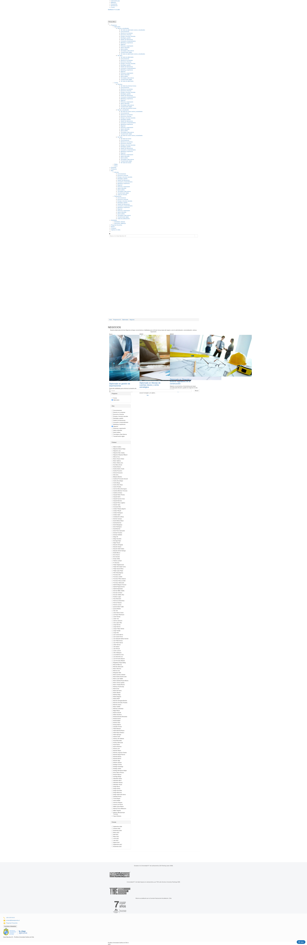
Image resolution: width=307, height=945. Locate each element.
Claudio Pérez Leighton (119, 503)
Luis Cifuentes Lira (118, 656)
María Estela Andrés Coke (120, 676)
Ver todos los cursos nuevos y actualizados (131, 111)
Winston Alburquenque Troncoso (119, 813)
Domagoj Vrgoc (117, 540)
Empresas (113, 167)
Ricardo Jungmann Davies (120, 752)
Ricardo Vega (116, 760)
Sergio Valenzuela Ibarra (119, 794)
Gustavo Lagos (117, 596)
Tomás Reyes (116, 798)
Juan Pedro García (118, 642)
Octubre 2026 (116, 828)
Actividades (114, 220)
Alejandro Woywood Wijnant (120, 455)
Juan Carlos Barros (118, 634)
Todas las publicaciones (124, 218)
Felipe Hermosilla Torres (119, 566)
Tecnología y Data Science (120, 434)
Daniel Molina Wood (118, 521)
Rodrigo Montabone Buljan (120, 770)
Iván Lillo (115, 610)
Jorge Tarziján (116, 630)
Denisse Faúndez (117, 532)
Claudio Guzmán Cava (119, 499)
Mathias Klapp (116, 694)
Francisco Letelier (117, 576)
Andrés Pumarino (117, 471)
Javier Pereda (116, 616)
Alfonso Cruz (116, 457)
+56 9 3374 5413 (10, 917)
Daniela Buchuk (117, 522)
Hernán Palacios (117, 602)
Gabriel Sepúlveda (118, 588)
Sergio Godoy (116, 788)
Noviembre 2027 (117, 846)
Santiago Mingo (117, 776)
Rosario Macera (117, 774)
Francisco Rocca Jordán (119, 580)
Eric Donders (116, 556)
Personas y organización (127, 46)
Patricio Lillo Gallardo (118, 738)
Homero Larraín (117, 604)
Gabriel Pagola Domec (119, 586)
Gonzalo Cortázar (117, 592)
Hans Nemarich (117, 598)
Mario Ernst (116, 688)
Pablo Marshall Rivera (118, 730)
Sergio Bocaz (116, 786)
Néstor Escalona (117, 714)
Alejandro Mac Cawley (119, 453)
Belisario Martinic (117, 477)
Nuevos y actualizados (123, 28)
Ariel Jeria (115, 475)
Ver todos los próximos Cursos (128, 86)
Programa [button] (114, 393)
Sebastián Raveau (118, 782)
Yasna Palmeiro (117, 816)
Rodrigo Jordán (117, 768)
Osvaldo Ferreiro (117, 726)
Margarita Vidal (117, 672)
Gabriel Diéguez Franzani (119, 584)
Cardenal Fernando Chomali (120, 479)
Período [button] (114, 822)
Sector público (124, 49)
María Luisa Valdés (118, 678)
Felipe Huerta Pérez (118, 568)
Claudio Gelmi (116, 497)
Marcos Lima (116, 670)
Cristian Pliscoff (117, 511)
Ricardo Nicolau (117, 756)
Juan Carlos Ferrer (118, 636)
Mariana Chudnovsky (118, 686)
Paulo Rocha (116, 744)
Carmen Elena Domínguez (120, 489)
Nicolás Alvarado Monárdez (120, 716)
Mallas (116, 164)
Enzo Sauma (116, 554)
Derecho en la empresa (127, 33)
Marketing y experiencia (127, 42)
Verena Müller (116, 800)
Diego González (117, 538)
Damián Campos (117, 519)
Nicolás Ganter (117, 718)
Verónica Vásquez (117, 802)
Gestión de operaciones (127, 39)
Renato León (116, 748)
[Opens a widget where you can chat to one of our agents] (301, 942)
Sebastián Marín (117, 780)
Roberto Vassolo (117, 762)
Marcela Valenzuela (118, 666)
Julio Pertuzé (116, 648)
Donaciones (114, 4)
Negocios (123, 44)
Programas (114, 25)
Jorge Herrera (116, 626)
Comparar (113, 228)
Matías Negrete (117, 696)
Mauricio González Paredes (120, 702)
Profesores (114, 169)
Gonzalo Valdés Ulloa (118, 594)
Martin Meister (117, 692)
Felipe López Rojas (118, 570)
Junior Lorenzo (117, 650)
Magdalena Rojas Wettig (119, 662)
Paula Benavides (117, 740)
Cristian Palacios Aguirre (119, 509)
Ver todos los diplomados (127, 57)
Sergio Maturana (117, 792)
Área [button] (113, 406)
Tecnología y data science (127, 50)
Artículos (116, 172)
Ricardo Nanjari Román (119, 754)
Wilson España (117, 810)
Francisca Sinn (117, 574)
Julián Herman (117, 644)
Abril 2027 (115, 834)
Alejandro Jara (117, 451)
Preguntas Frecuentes (11, 923)
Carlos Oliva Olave (118, 485)
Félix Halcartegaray (118, 572)
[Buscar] (196, 236)
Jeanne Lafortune (117, 620)
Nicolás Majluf (116, 720)
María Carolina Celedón (119, 674)
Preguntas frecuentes (116, 225)
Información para (115, 1)
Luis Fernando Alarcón (119, 658)
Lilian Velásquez (117, 652)
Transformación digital (126, 52)
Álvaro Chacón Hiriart (118, 459)
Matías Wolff (116, 698)
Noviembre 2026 (117, 830)
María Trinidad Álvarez (119, 684)
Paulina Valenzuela (118, 742)
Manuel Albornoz (117, 664)
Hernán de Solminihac (118, 600)
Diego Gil (115, 536)
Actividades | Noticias (119, 222)
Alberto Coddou (117, 447)
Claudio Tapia (116, 505)
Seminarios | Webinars (120, 223)
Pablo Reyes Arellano (118, 732)
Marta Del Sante (117, 690)
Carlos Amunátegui (118, 481)
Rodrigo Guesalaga (118, 766)
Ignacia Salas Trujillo (118, 606)
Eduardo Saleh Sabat (118, 548)
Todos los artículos (122, 194)
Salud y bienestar (125, 47)
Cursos (116, 82)
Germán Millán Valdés (118, 590)
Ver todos (120, 55)
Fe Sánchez (116, 562)
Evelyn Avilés (116, 558)
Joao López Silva (117, 622)
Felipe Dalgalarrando (118, 564)
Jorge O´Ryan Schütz (118, 628)
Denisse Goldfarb (117, 534)
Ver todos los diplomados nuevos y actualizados (133, 30)
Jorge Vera (116, 632)
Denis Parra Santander (119, 530)
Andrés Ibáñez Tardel (118, 469)
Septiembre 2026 (117, 826)
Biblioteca (113, 2)
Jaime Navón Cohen (118, 612)
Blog (112, 170)
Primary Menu (112, 21)
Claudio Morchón (117, 501)
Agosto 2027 (116, 842)
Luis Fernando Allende (119, 660)
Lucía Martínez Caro (118, 654)
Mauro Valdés (116, 706)
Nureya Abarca (117, 724)
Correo (113, 7)
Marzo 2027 (116, 832)
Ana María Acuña (117, 465)
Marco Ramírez (117, 668)
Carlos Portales (117, 487)
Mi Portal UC (114, 5)
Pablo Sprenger (117, 734)
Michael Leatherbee (118, 708)
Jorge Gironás (116, 624)
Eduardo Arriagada (118, 544)
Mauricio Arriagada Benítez (120, 700)
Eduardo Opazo (117, 546)
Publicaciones (117, 196)
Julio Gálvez (116, 646)
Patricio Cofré (116, 736)
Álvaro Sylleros (117, 461)
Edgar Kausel (116, 542)
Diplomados (117, 26)
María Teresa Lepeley (118, 682)
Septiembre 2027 (117, 844)
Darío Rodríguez (117, 526)
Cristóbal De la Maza (118, 517)
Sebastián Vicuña (117, 784)
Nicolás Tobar (116, 722)
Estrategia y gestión (126, 38)
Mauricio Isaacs (117, 704)
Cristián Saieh (116, 515)
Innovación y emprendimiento (128, 41)
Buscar (113, 226)
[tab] (120, 393)
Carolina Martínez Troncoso (120, 491)
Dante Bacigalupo (117, 524)
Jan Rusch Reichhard (118, 614)
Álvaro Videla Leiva (118, 463)
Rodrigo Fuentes (117, 764)
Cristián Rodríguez (118, 513)
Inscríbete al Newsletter (10, 926)
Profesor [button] (114, 442)
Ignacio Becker (117, 608)
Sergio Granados (117, 790)
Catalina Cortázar (117, 493)
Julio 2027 (115, 840)
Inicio (110, 319)
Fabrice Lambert (117, 560)
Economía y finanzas (126, 34)
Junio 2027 (116, 838)
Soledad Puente (117, 796)
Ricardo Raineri (117, 758)
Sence (116, 166)
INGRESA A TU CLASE (114, 9)
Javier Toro (116, 618)
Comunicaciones (125, 31)
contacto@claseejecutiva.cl (13, 920)
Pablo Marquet (117, 728)
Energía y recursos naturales (128, 36)
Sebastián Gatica (117, 778)
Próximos (120, 84)
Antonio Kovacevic (118, 473)
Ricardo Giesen (117, 750)
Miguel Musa (116, 710)
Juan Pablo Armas (118, 640)
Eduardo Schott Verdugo (119, 550)
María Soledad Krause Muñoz (120, 680)
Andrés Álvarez (117, 467)
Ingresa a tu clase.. (116, 230)
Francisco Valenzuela (118, 582)
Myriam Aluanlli (117, 712)
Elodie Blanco (116, 552)
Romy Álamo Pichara (118, 772)
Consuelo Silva (117, 507)
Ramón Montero (117, 746)
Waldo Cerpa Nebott (118, 806)
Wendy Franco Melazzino (119, 808)
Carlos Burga (116, 483)
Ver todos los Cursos (126, 138)
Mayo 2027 (116, 836)
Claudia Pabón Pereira (119, 495)
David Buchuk (116, 528)
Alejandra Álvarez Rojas (119, 449)
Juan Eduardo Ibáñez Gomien (120, 638)
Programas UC (117, 319)
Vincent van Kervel (118, 804)
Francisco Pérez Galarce (119, 578)
